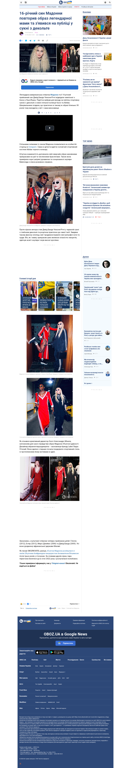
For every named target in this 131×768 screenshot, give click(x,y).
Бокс (55, 672)
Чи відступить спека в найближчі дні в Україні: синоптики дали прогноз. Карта (92, 57)
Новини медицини (40, 702)
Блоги (82, 660)
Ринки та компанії (40, 696)
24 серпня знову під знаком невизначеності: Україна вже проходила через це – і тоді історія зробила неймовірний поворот (93, 277)
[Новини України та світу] (52, 609)
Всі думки (87, 383)
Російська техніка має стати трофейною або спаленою (92, 349)
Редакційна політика (31, 608)
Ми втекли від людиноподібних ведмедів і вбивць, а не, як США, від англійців (93, 362)
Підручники (42, 678)
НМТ (67, 678)
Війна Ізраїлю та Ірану (65, 7)
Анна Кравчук (29, 32)
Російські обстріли (87, 7)
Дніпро (55, 666)
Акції (55, 684)
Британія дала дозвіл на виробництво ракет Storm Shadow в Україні (97, 169)
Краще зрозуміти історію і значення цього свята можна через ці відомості (96, 44)
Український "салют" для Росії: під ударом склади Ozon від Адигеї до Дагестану (93, 289)
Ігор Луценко (87, 268)
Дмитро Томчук (88, 377)
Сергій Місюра (88, 353)
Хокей (51, 672)
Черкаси (61, 666)
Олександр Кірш (88, 366)
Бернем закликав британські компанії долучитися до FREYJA (95, 175)
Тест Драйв (38, 684)
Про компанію (39, 620)
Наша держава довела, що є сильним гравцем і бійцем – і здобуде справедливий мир (96, 212)
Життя (58, 660)
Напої (43, 690)
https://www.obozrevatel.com (83, 717)
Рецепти (37, 690)
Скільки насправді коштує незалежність (93, 374)
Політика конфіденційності (100, 620)
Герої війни (41, 7)
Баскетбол (44, 672)
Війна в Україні (51, 7)
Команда (56, 620)
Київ (36, 666)
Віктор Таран (87, 294)
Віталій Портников (89, 281)
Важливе (87, 12)
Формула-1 (62, 672)
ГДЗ (36, 678)
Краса (48, 708)
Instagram (32, 147)
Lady (59, 608)
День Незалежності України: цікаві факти (97, 39)
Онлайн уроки (52, 678)
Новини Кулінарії (52, 690)
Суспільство (96, 660)
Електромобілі (48, 684)
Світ (45, 660)
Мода (36, 32)
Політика (35, 660)
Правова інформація (79, 620)
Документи (57, 623)
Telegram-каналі (58, 563)
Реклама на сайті (40, 623)
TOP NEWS (87, 141)
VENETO (76, 7)
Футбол (37, 672)
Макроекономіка (52, 696)
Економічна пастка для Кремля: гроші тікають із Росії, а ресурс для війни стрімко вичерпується (93, 333)
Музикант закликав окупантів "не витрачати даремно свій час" (92, 91)
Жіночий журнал (61, 708)
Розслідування (73, 660)
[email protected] (41, 754)
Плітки (43, 708)
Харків (41, 666)
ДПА (59, 678)
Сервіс (60, 684)
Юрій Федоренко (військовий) (92, 338)
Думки (86, 257)
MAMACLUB (51, 702)
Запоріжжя (48, 666)
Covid (57, 702)
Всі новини (108, 660)
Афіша (37, 708)
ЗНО (63, 678)
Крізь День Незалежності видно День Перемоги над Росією (91, 264)
